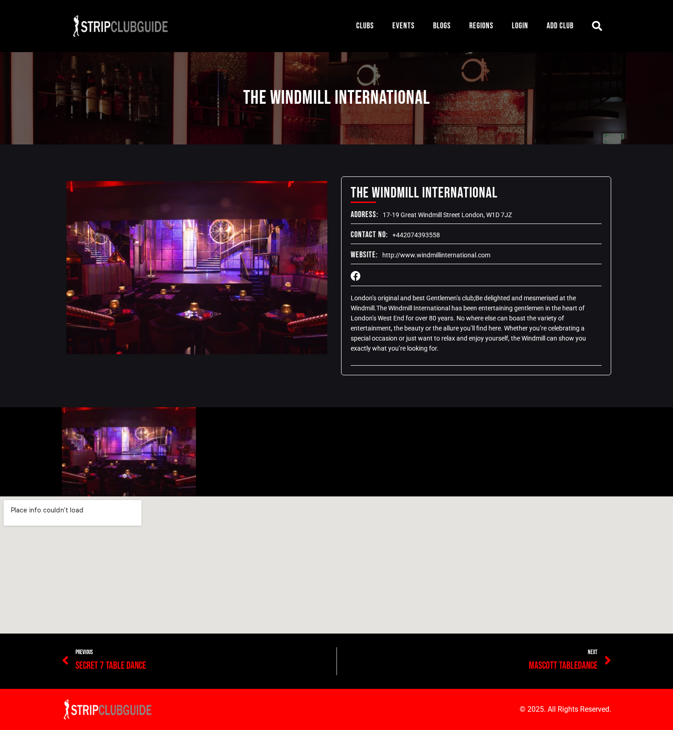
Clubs (365, 26)
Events (403, 26)
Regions (481, 26)
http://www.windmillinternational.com (436, 255)
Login (520, 26)
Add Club (560, 26)
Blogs (442, 26)
